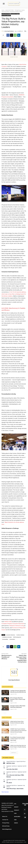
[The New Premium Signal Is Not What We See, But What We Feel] (5, 692)
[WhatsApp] (15, 35)
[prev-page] (3, 713)
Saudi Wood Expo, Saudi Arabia (15, 788)
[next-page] (5, 713)
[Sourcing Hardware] (3, 31)
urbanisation (12, 639)
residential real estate (7, 637)
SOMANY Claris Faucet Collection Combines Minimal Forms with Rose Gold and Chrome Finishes (18, 730)
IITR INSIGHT (4, 694)
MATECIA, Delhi (11, 763)
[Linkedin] (18, 35)
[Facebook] (8, 35)
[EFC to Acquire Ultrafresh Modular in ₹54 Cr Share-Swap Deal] (5, 699)
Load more (13, 752)
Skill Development (17, 637)
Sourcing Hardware (9, 31)
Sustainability (5, 639)
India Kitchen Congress (15, 13)
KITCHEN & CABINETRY (6, 15)
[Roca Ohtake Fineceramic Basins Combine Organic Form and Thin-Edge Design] (5, 739)
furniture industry (20, 634)
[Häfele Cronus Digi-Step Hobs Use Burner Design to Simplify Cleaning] (5, 747)
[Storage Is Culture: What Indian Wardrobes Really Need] (5, 707)
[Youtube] (25, 817)
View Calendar (5, 792)
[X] (11, 35)
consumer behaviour (10, 634)
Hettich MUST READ (9, 10)
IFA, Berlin (9, 782)
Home (3, 10)
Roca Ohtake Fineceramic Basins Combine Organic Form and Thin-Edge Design (17, 739)
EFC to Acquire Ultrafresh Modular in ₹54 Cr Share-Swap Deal (17, 699)
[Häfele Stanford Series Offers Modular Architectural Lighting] (5, 723)
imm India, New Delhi (12, 769)
